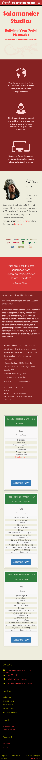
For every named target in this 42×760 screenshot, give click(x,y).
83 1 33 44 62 (13, 675)
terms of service (9, 730)
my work (6, 743)
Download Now (21, 457)
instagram (18, 224)
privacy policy (8, 726)
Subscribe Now (21, 482)
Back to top (36, 758)
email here (24, 124)
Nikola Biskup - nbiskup (17, 679)
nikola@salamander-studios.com (20, 683)
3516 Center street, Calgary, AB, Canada (17, 671)
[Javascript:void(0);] (39, 3)
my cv (5, 747)
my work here (22, 221)
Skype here (19, 121)
